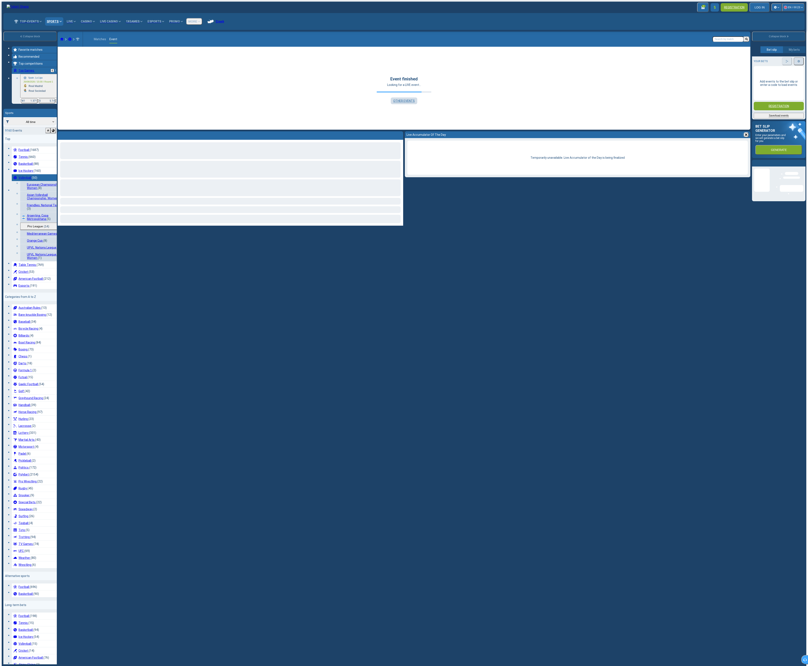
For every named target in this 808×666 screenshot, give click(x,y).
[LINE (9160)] (61, 39)
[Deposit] (715, 7)
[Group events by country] (53, 130)
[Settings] (776, 7)
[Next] (72, 134)
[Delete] (398, 134)
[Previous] (52, 70)
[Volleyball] (69, 39)
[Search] (747, 39)
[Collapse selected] (47, 130)
